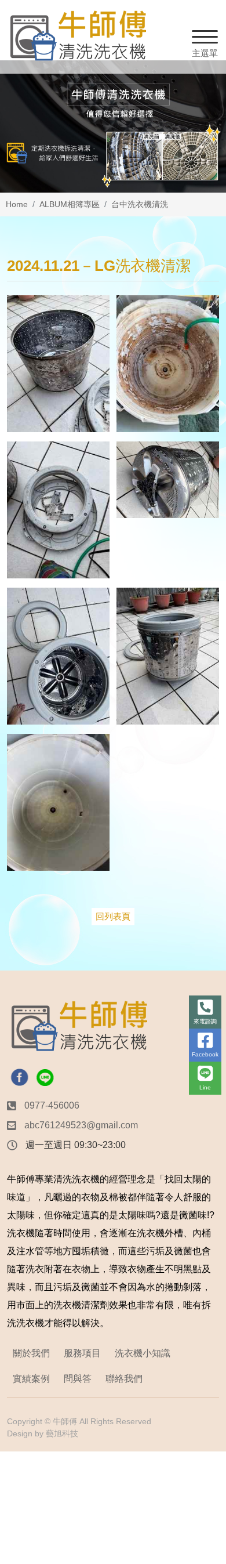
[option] (113, 126)
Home (17, 204)
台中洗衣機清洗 (139, 204)
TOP (207, 1346)
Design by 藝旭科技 (42, 1433)
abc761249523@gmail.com (81, 1125)
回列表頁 (113, 916)
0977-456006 (51, 1105)
